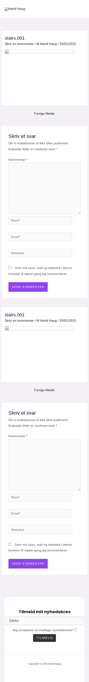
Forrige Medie (44, 113)
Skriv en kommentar (19, 44)
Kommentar (17, 159)
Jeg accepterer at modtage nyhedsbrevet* (42, 630)
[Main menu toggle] (80, 9)
